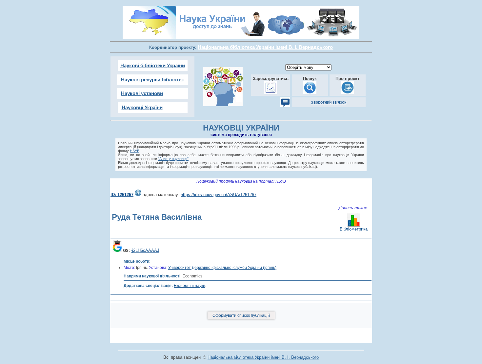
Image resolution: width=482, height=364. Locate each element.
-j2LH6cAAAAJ (145, 250)
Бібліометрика (354, 229)
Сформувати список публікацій (241, 315)
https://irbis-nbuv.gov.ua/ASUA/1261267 (218, 194)
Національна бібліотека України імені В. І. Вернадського (263, 357)
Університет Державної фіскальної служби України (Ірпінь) (222, 267)
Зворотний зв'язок (328, 102)
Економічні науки (189, 285)
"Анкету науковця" (173, 159)
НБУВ (134, 151)
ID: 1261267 (121, 194)
